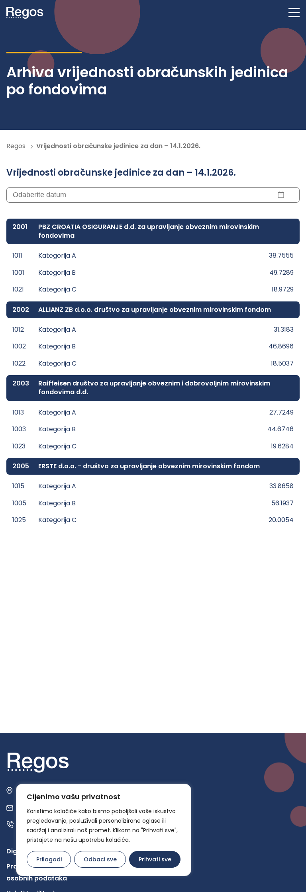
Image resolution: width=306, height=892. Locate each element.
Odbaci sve (100, 859)
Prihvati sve (155, 859)
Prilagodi (49, 859)
